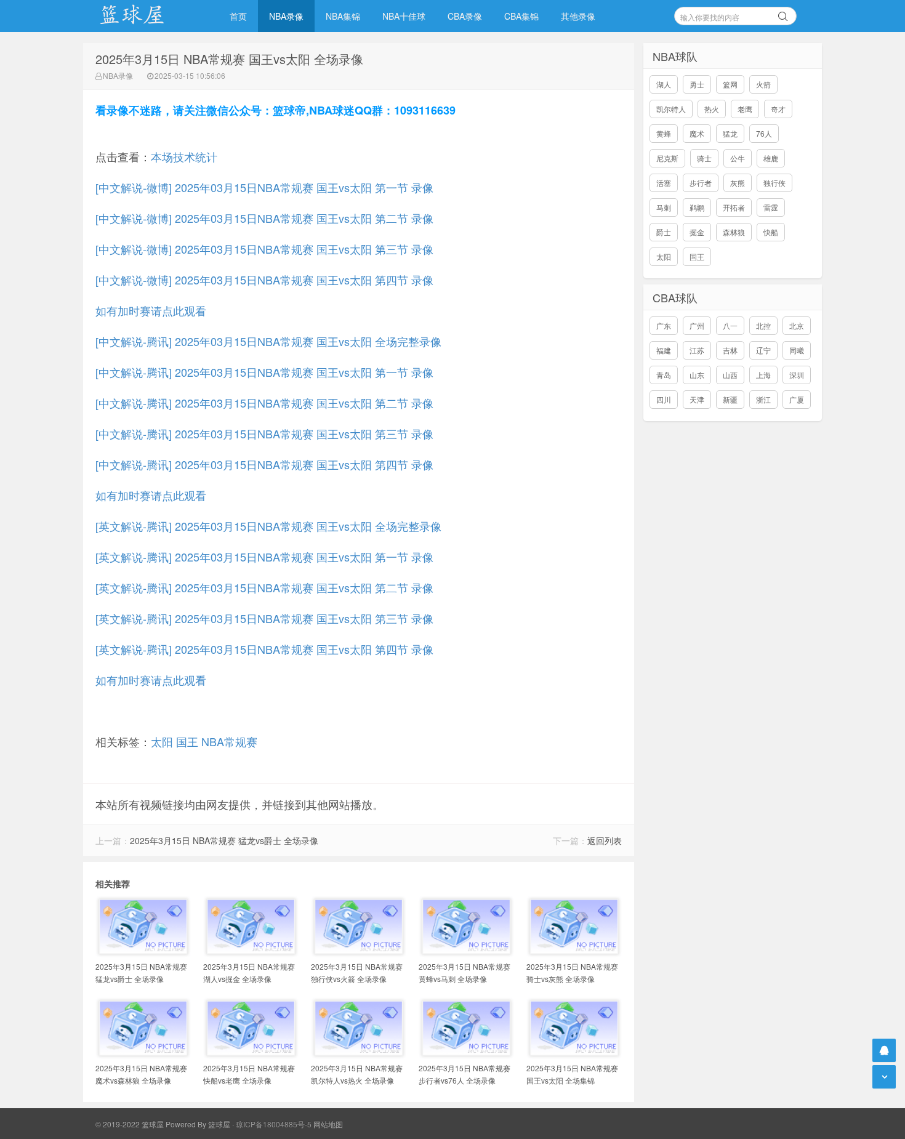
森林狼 (734, 232)
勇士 (697, 84)
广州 (697, 325)
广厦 (796, 399)
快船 (770, 232)
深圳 (796, 374)
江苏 (697, 350)
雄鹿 (770, 158)
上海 (763, 374)
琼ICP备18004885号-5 (274, 1124)
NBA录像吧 (144, 16)
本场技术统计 (184, 156)
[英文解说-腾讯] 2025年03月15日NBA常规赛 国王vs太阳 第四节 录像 (264, 649)
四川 (663, 399)
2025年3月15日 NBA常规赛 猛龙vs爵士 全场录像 (224, 840)
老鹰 (745, 108)
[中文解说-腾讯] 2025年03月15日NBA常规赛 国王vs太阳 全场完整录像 (268, 341)
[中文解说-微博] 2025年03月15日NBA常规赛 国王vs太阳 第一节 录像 (264, 187)
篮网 (730, 84)
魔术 (697, 133)
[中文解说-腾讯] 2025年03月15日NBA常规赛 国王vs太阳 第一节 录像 (264, 372)
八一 (730, 325)
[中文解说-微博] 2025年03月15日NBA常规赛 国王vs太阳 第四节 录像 (264, 280)
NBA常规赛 (229, 741)
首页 (238, 16)
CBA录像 (465, 16)
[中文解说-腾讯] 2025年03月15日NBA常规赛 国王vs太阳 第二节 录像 (264, 403)
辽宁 (763, 350)
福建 (663, 350)
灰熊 (737, 182)
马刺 (663, 207)
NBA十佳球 (403, 16)
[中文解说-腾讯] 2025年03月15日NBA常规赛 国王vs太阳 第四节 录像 (264, 464)
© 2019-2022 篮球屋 (129, 1124)
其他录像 (578, 16)
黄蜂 (663, 133)
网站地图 (328, 1124)
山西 (730, 374)
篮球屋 (219, 1124)
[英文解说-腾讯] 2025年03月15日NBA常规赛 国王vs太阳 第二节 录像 (264, 587)
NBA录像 (286, 16)
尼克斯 (667, 158)
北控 (763, 325)
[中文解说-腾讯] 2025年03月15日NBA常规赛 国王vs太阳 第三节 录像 (264, 433)
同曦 (796, 350)
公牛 (737, 158)
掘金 (697, 232)
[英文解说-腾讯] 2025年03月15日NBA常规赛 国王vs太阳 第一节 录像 (264, 557)
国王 (187, 741)
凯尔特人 (671, 108)
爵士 (663, 232)
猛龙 (730, 133)
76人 (764, 133)
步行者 (701, 182)
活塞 (663, 182)
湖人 (663, 84)
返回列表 (604, 840)
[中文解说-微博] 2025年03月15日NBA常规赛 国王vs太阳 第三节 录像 (264, 249)
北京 (796, 325)
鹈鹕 (697, 207)
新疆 (730, 399)
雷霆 (770, 207)
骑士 (704, 158)
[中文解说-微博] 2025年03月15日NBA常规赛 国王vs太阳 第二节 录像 (264, 218)
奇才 (778, 108)
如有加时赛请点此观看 (150, 310)
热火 (711, 108)
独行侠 (774, 182)
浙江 (763, 399)
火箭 (763, 84)
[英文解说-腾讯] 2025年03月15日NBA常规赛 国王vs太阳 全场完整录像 (268, 526)
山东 (697, 374)
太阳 (162, 741)
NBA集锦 (343, 16)
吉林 (730, 350)
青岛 (663, 374)
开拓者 (734, 207)
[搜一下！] (783, 14)
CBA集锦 (521, 16)
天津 (697, 399)
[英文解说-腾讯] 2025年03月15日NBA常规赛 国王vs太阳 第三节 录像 (264, 618)
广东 (663, 325)
